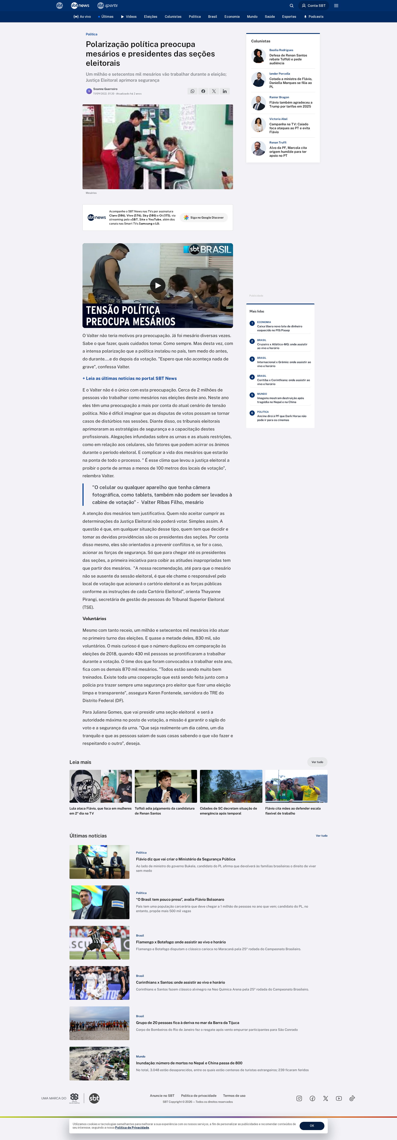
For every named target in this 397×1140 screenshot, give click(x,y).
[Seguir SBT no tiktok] (352, 1098)
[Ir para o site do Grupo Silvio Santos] (63, 1098)
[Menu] (336, 5)
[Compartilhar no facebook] (203, 91)
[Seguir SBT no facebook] (312, 1098)
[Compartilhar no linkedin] (225, 91)
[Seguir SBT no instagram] (299, 1098)
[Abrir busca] (291, 5)
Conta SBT (317, 6)
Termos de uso (234, 1096)
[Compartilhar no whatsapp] (192, 91)
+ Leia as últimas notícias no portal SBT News (130, 378)
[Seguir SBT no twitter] (325, 1098)
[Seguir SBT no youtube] (339, 1098)
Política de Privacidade (132, 1127)
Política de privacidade (198, 1096)
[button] (100, 799)
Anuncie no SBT (162, 1096)
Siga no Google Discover (207, 217)
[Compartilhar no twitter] (214, 91)
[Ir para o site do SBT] (94, 1098)
